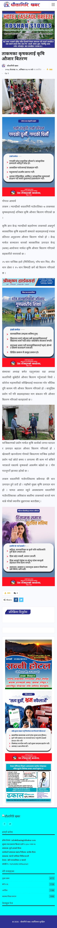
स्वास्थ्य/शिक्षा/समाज (9, 896)
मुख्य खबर (6, 878)
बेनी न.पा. (5, 884)
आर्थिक (4, 890)
